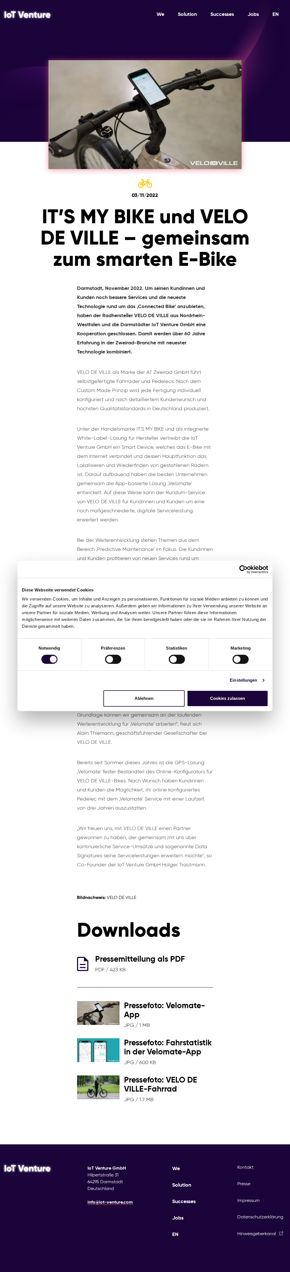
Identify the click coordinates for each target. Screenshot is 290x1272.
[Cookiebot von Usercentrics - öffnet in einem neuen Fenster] (243, 569)
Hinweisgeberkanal (257, 1233)
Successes (222, 14)
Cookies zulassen (227, 698)
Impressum (248, 1200)
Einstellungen (243, 680)
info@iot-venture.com (110, 1202)
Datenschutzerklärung (260, 1217)
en (275, 14)
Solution (187, 14)
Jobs (253, 14)
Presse (243, 1183)
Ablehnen (144, 698)
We (160, 14)
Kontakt (245, 1167)
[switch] (113, 659)
